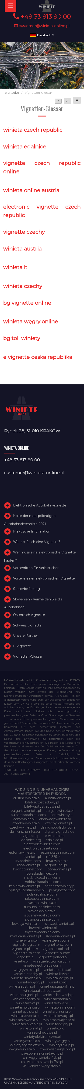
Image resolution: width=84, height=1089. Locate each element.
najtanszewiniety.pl (60, 886)
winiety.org (55, 1028)
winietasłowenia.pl (27, 1024)
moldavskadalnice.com (42, 882)
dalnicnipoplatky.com (58, 827)
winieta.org (57, 982)
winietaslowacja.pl (58, 1016)
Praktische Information (31, 531)
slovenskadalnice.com (42, 915)
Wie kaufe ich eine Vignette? (36, 542)
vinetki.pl (21, 961)
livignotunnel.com (27, 869)
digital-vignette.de (59, 831)
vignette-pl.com (25, 949)
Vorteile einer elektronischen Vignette (44, 578)
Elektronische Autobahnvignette (39, 505)
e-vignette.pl (29, 836)
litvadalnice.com (28, 861)
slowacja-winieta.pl (25, 924)
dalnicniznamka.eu (25, 831)
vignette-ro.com (27, 953)
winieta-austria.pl (57, 970)
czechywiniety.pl (22, 827)
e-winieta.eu (55, 836)
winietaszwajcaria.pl (59, 1020)
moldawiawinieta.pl (24, 886)
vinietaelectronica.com (51, 961)
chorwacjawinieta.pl (55, 819)
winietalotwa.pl (56, 1003)
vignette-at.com (55, 940)
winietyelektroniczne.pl (42, 1037)
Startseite (11, 92)
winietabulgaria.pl (24, 995)
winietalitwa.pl (27, 1003)
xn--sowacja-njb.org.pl (57, 1049)
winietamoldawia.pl (25, 1007)
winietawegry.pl (59, 1024)
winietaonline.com (60, 1007)
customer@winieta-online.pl (44, 25)
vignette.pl (25, 957)
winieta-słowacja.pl (26, 978)
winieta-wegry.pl (59, 978)
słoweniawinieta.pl (60, 936)
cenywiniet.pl (24, 819)
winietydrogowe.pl (42, 1032)
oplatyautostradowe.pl (27, 890)
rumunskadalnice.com (42, 907)
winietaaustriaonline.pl (57, 986)
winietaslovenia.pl (25, 1016)
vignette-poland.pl (57, 949)
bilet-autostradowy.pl (42, 802)
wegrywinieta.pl (26, 970)
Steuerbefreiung (26, 589)
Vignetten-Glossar (27, 656)
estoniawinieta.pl (22, 852)
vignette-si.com (57, 953)
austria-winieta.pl (26, 798)
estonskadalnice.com (58, 852)
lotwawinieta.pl (59, 869)
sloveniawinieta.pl (42, 911)
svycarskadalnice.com (42, 932)
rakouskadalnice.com (42, 898)
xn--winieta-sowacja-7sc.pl (42, 1062)
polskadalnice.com (42, 894)
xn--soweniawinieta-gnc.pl (42, 1053)
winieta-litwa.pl (58, 974)
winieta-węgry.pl (31, 982)
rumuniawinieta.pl (42, 903)
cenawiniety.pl (61, 815)
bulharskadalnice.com (28, 815)
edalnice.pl (54, 840)
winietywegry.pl (57, 1041)
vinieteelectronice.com (42, 965)
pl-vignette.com (62, 890)
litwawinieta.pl (28, 865)
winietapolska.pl (25, 1011)
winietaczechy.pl (26, 999)
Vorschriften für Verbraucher (36, 568)
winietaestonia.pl (57, 999)
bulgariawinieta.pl (60, 811)
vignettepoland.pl (53, 957)
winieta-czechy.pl (28, 974)
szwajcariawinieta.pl (25, 936)
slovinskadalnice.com (42, 919)
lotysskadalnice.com (42, 873)
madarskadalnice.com (42, 878)
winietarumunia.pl (57, 1011)
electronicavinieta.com (42, 844)
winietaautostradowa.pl (42, 991)
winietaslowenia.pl (23, 1020)
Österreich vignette (29, 615)
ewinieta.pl (32, 857)
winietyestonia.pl (27, 1041)
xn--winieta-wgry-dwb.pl (42, 1066)
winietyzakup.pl (61, 1045)
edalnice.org (31, 840)
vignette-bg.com (26, 944)
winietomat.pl (31, 1028)
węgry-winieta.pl (22, 1049)
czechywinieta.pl (58, 823)
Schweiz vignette (27, 625)
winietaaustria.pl (22, 986)
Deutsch (44, 35)
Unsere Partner (25, 635)
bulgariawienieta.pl (26, 811)
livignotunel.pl (56, 865)
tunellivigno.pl (26, 940)
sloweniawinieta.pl (42, 928)
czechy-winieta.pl (26, 823)
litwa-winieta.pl (57, 861)
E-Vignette (22, 646)
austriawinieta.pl (58, 798)
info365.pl (53, 857)
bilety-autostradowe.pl (42, 806)
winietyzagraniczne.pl (27, 1045)
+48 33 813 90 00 (45, 16)
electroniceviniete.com (42, 848)
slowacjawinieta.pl (59, 924)
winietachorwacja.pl (58, 995)
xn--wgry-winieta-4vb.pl (42, 1058)
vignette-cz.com (58, 944)
